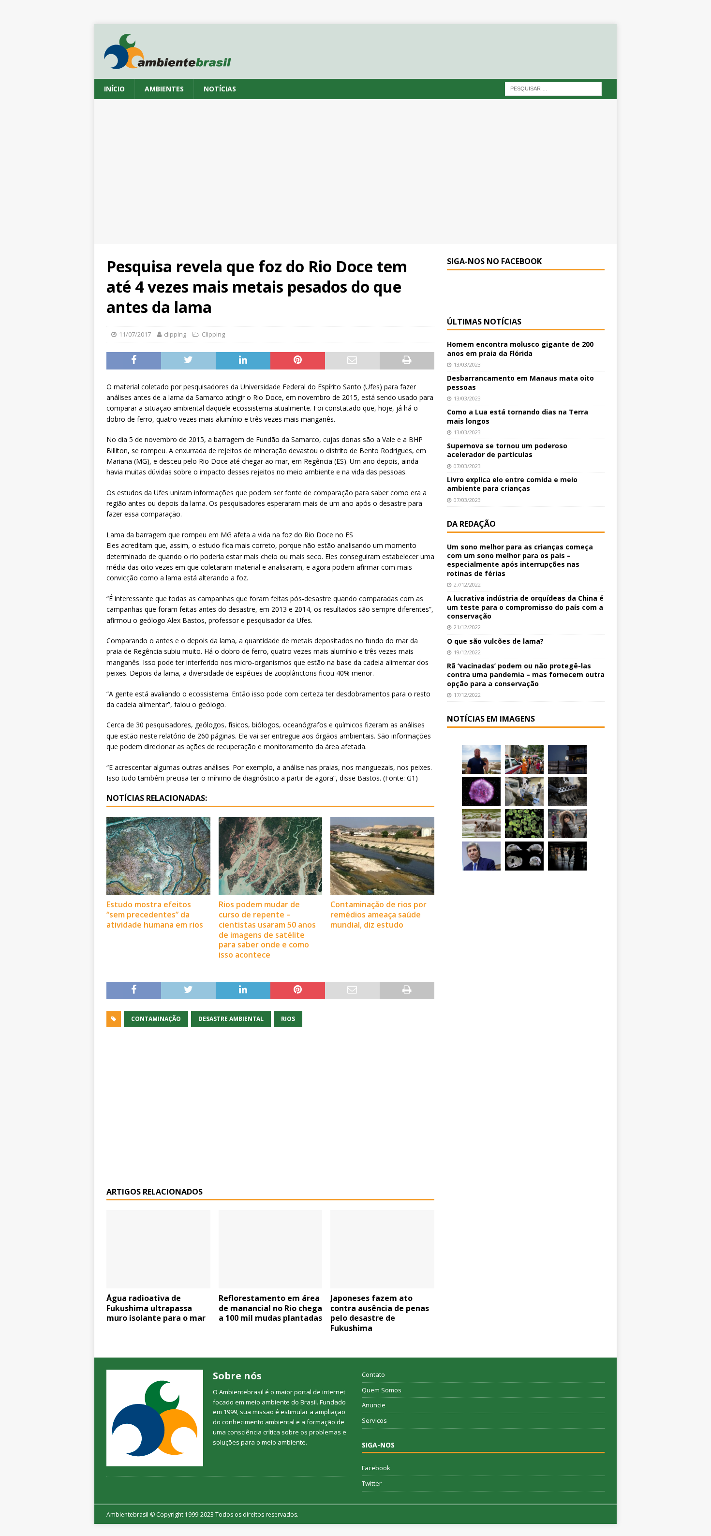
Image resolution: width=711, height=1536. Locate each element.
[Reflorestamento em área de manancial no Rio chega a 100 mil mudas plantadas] (271, 1249)
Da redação (471, 523)
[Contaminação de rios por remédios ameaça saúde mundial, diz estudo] (382, 856)
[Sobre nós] (154, 1418)
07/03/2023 (467, 466)
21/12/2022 (467, 627)
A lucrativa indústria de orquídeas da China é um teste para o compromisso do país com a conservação (525, 606)
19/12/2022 (467, 652)
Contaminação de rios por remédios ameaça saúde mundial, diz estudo (378, 914)
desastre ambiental (231, 1019)
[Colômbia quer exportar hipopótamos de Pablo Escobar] (481, 823)
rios (288, 1019)
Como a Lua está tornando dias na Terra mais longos (517, 416)
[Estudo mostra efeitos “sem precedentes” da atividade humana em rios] (158, 856)
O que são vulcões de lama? (495, 641)
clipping (175, 334)
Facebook (376, 1467)
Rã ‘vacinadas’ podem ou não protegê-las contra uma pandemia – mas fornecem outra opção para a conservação (526, 674)
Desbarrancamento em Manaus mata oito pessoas (520, 382)
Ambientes (164, 88)
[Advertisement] (355, 171)
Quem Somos (381, 1390)
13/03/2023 (467, 364)
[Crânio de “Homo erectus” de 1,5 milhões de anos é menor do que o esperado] (524, 856)
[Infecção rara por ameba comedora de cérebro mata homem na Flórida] (524, 823)
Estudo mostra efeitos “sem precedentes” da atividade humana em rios (154, 914)
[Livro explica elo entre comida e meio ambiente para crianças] (524, 791)
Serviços (374, 1420)
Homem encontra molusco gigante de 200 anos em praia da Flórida (520, 348)
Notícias (220, 88)
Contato (373, 1374)
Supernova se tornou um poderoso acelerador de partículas (507, 450)
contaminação (156, 1019)
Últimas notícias (484, 321)
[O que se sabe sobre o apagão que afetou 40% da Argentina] (567, 856)
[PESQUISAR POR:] (553, 87)
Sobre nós (237, 1375)
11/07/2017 (135, 334)
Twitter (372, 1483)
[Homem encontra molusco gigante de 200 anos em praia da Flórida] (481, 759)
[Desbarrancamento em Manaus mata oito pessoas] (524, 759)
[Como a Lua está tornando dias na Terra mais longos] (567, 759)
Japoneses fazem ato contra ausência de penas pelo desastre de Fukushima (379, 1313)
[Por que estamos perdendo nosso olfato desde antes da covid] (567, 823)
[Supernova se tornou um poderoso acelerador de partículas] (481, 791)
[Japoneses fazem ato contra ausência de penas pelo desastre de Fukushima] (382, 1249)
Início (114, 88)
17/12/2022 (467, 694)
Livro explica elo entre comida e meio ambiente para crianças (512, 484)
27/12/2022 (467, 584)
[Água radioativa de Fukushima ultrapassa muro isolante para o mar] (158, 1249)
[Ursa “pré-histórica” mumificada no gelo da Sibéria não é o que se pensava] (567, 791)
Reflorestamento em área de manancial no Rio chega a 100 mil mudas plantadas (270, 1308)
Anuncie (373, 1405)
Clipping (213, 334)
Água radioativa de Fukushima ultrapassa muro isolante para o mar (156, 1308)
